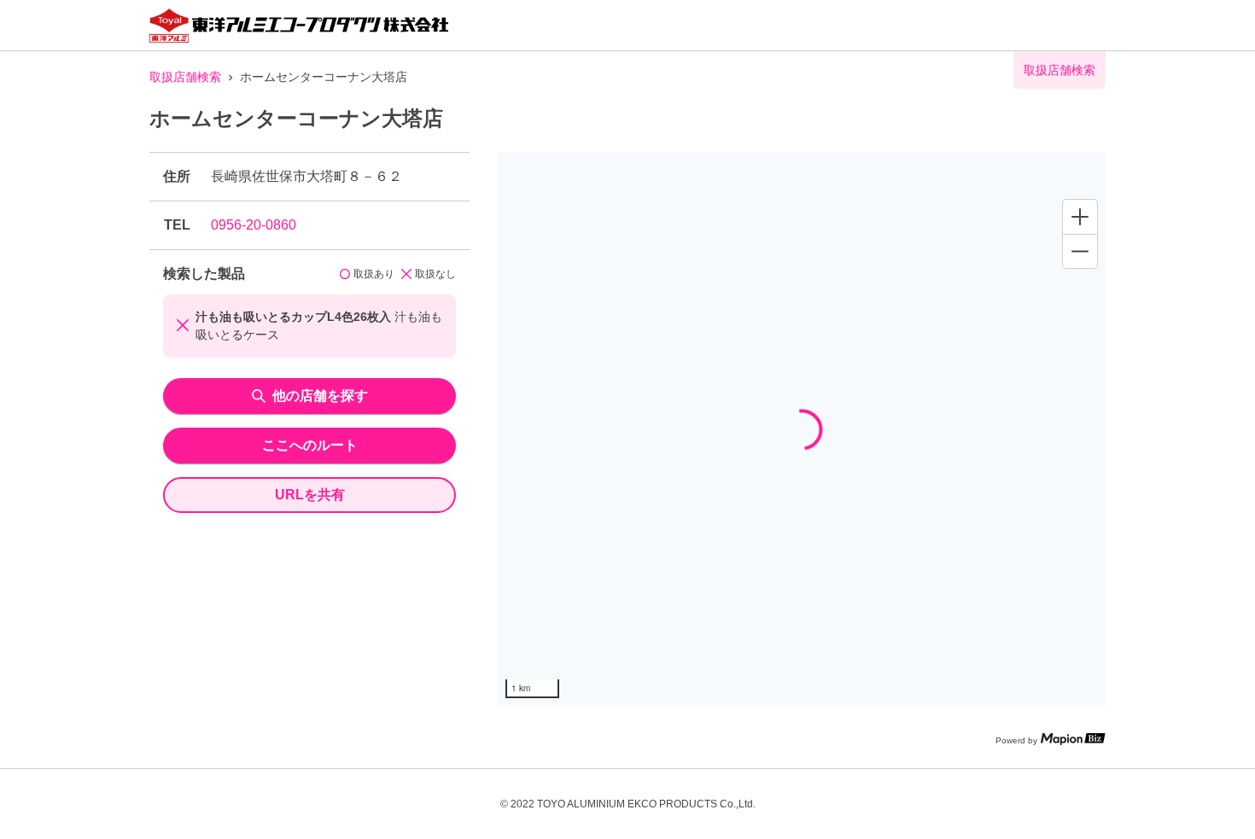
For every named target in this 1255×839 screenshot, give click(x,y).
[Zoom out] (1080, 251)
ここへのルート (310, 445)
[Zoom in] (1080, 217)
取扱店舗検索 (185, 77)
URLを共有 (310, 494)
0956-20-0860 (253, 225)
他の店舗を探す (320, 395)
